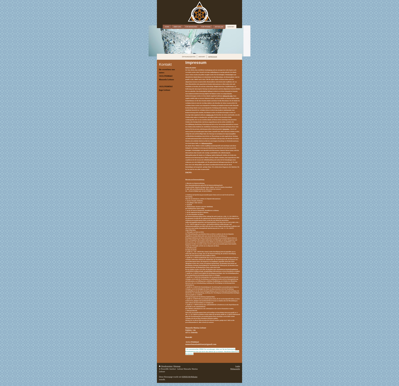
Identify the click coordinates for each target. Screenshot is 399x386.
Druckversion (167, 366)
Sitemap (177, 366)
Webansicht (235, 369)
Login (237, 366)
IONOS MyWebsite (189, 377)
